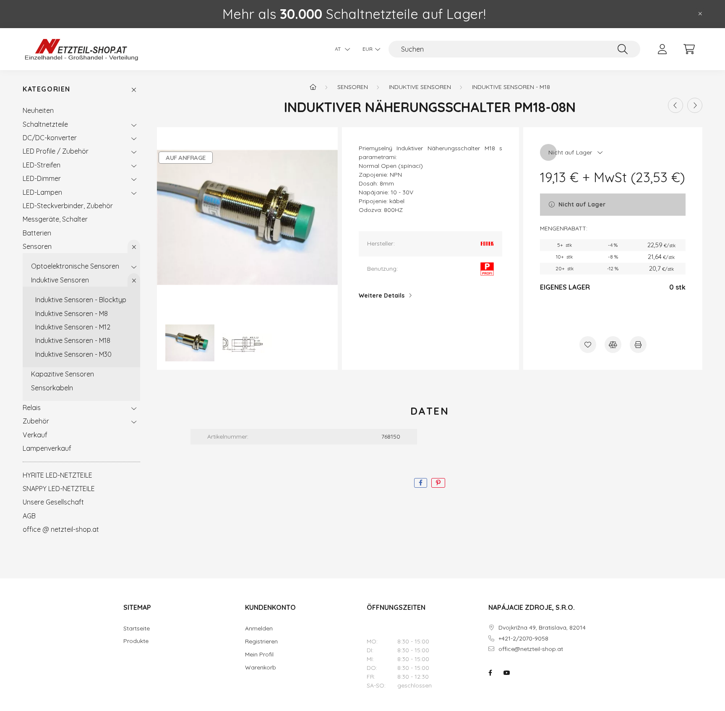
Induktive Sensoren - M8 (71, 313)
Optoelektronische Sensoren (75, 266)
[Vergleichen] (613, 344)
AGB (29, 516)
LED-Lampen (42, 192)
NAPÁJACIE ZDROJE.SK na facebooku (490, 672)
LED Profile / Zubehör (56, 151)
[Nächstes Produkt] (694, 105)
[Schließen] (700, 14)
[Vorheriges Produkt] (675, 105)
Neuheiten (38, 110)
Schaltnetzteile (45, 124)
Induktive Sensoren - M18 (72, 340)
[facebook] (420, 483)
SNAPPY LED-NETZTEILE (59, 488)
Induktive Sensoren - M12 (72, 327)
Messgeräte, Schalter (55, 219)
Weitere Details (381, 295)
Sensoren (37, 246)
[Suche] (623, 49)
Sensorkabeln (52, 388)
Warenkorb (260, 667)
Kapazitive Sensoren (62, 374)
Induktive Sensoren (60, 280)
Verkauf (35, 435)
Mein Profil (259, 654)
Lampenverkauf (47, 448)
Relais (32, 407)
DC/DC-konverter (50, 137)
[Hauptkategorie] (313, 87)
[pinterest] (438, 483)
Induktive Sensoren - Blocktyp (80, 299)
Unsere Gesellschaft (53, 502)
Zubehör (36, 421)
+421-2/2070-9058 (523, 638)
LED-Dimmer (42, 178)
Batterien (37, 233)
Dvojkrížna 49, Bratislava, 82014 (542, 627)
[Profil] (662, 49)
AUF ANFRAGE (186, 158)
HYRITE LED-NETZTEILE (57, 475)
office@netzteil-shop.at (530, 649)
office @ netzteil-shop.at (61, 529)
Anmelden (259, 628)
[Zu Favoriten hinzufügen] (587, 344)
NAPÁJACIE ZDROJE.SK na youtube (506, 672)
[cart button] (689, 49)
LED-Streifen (41, 165)
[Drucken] (638, 344)
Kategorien (46, 89)
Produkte (136, 641)
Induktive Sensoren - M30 (73, 354)
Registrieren (261, 641)
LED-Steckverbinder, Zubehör (68, 205)
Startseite (136, 628)
